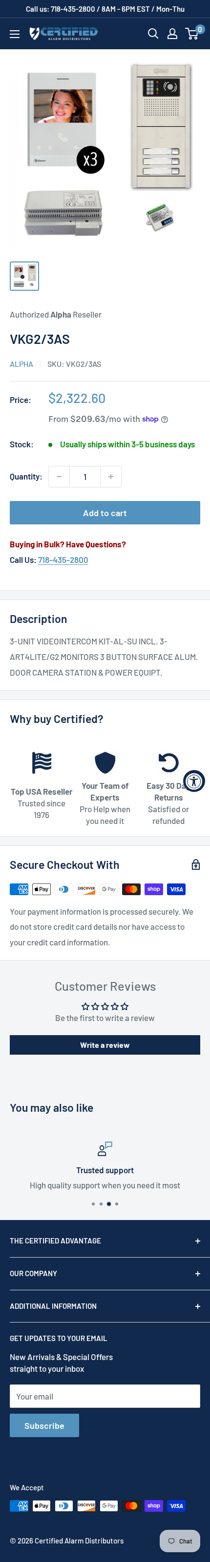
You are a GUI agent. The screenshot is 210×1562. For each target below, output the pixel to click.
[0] (192, 34)
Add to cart (105, 512)
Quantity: (26, 476)
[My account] (172, 33)
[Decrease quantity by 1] (59, 476)
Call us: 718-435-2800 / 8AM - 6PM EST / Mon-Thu (105, 8)
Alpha (21, 363)
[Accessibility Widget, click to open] (194, 781)
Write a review (105, 1044)
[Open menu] (15, 34)
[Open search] (153, 33)
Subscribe (44, 1425)
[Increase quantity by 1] (111, 476)
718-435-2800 (63, 559)
